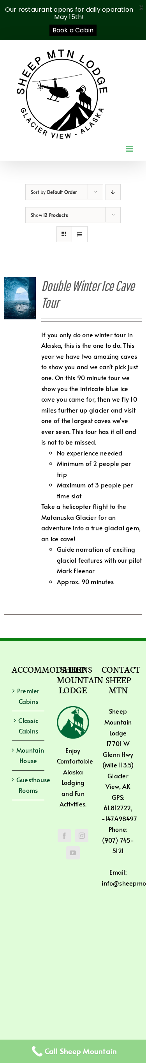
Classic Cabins (28, 725)
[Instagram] (81, 835)
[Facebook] (64, 835)
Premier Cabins (28, 696)
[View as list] (79, 234)
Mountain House (28, 755)
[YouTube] (72, 852)
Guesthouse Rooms (28, 785)
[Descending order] (113, 192)
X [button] (141, 7)
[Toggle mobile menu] (130, 149)
